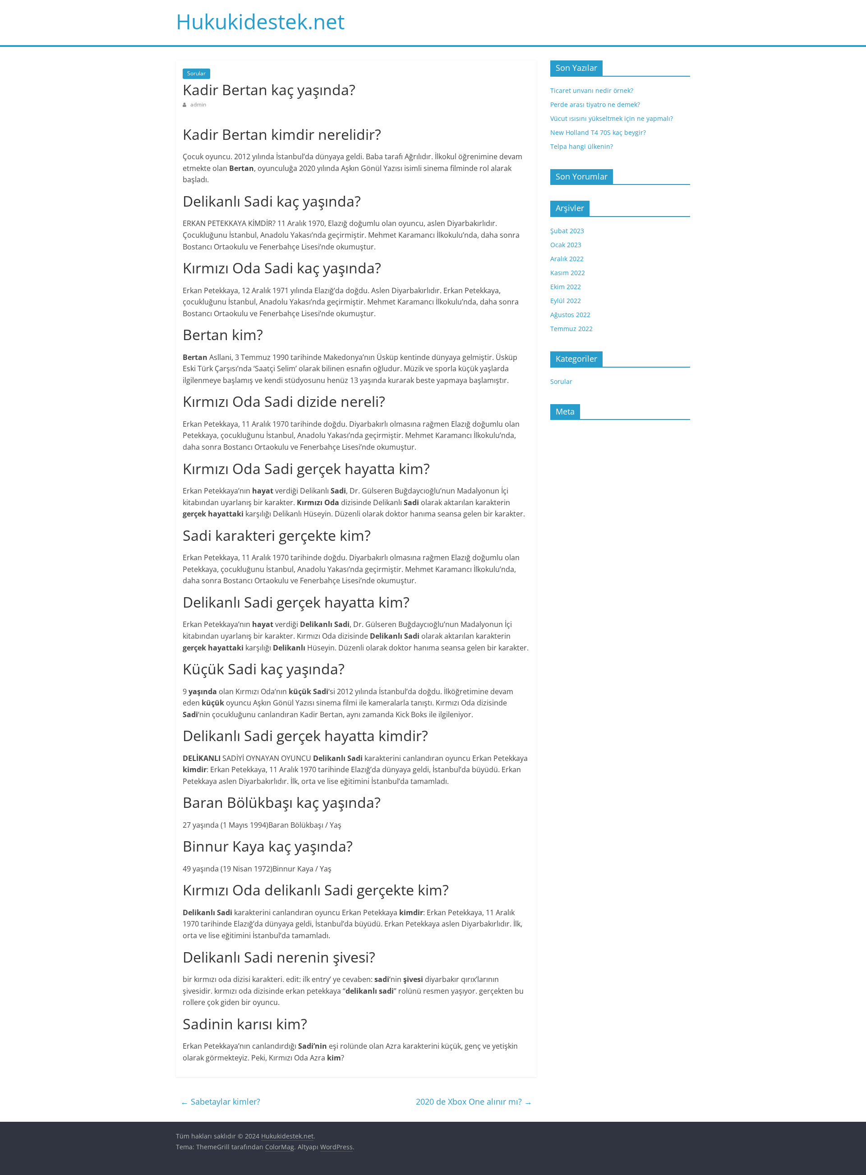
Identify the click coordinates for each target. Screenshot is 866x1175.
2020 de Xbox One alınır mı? (474, 1101)
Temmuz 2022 (571, 328)
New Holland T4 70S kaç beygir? (598, 132)
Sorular (196, 73)
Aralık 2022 (567, 258)
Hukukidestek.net (260, 21)
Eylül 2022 (565, 300)
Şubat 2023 (567, 230)
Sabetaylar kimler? (220, 1101)
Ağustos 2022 (570, 314)
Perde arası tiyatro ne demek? (595, 104)
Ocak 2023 (565, 244)
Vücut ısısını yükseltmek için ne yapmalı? (611, 118)
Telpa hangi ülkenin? (581, 146)
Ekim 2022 (565, 286)
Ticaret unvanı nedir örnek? (591, 90)
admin (198, 104)
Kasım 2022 (567, 272)
